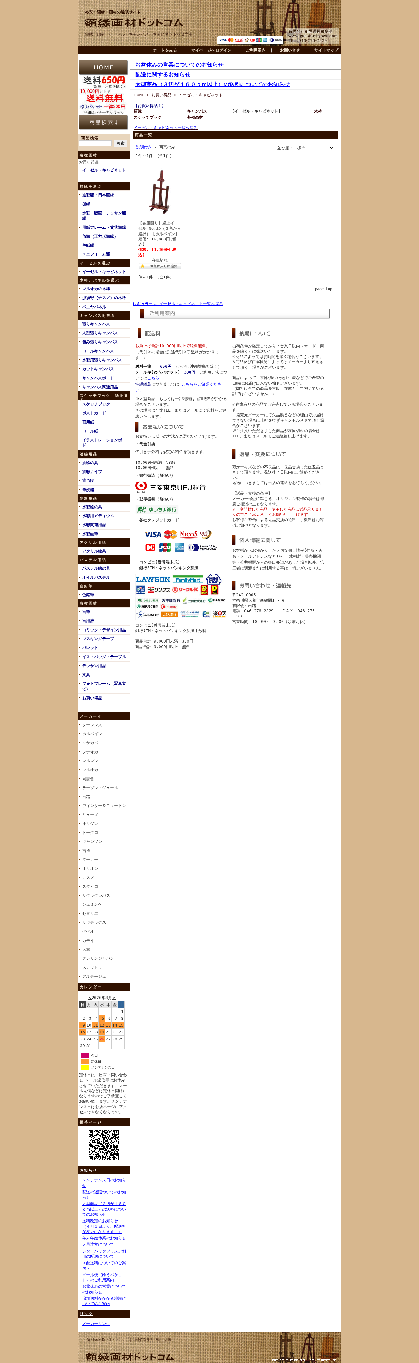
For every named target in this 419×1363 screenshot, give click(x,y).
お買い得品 (89, 162)
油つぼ (88, 480)
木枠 (318, 111)
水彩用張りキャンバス (102, 360)
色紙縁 (88, 245)
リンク (86, 1314)
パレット (90, 647)
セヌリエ (90, 913)
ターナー (90, 859)
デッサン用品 (94, 665)
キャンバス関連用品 (100, 387)
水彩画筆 (90, 534)
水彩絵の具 (92, 507)
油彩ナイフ (92, 471)
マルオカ (90, 769)
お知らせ (89, 1170)
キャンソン (92, 841)
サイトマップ (326, 50)
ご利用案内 (256, 50)
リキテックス (94, 922)
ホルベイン (92, 733)
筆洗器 (88, 489)
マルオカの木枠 (96, 288)
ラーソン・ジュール (100, 787)
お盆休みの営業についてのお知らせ (179, 64)
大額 (86, 949)
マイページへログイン (211, 50)
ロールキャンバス (98, 351)
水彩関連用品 (94, 524)
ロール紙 (90, 431)
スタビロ (90, 886)
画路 (86, 796)
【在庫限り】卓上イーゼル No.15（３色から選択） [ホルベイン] (159, 228)
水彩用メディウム (98, 515)
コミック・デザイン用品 (104, 630)
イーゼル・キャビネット (104, 170)
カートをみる (165, 50)
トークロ (90, 832)
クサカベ (90, 742)
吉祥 (86, 850)
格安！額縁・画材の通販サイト (113, 12)
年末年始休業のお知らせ (104, 1238)
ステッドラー (94, 967)
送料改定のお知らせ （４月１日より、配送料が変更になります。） (104, 1226)
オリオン (90, 868)
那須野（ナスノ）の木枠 (104, 297)
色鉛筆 (88, 594)
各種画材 (195, 117)
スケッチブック (96, 404)
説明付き (144, 147)
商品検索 (90, 138)
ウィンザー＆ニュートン (104, 805)
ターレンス (92, 725)
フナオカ (90, 752)
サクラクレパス (96, 895)
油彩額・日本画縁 (98, 195)
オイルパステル (96, 577)
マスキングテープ (98, 638)
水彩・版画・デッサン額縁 (104, 216)
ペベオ (88, 931)
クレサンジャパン (98, 958)
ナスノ (88, 877)
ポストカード (94, 413)
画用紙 (88, 422)
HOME (139, 95)
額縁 (138, 111)
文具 (86, 674)
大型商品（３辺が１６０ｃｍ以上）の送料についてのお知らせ (104, 1209)
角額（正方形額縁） (100, 236)
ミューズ (90, 814)
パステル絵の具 (96, 568)
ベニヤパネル (94, 307)
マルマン (90, 760)
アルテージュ (94, 976)
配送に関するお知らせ (162, 74)
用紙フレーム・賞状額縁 (104, 227)
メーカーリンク (96, 1323)
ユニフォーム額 (96, 254)
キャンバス (197, 111)
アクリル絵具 (94, 551)
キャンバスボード (98, 378)
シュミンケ (92, 904)
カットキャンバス (98, 369)
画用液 (88, 620)
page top (323, 289)
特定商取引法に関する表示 (152, 1340)
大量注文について (98, 1244)
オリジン (90, 823)
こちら (153, 378)
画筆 (86, 611)
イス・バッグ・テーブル (104, 657)
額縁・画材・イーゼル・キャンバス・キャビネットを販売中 (139, 34)
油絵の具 (90, 462)
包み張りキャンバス (100, 342)
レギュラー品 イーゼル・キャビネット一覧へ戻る (178, 303)
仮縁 (86, 204)
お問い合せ (290, 50)
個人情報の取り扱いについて (107, 1340)
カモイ (88, 940)
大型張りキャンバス (100, 333)
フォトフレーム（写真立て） (104, 686)
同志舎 (88, 779)
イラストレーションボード (104, 442)
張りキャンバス (96, 324)
